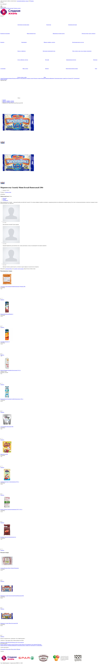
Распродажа (48, 24)
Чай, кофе (47, 59)
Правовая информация (49, 78)
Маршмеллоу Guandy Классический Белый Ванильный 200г (12, 595)
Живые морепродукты (31, 33)
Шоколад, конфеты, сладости (49, 42)
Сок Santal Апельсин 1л (5, 341)
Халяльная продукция (72, 24)
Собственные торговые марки (23, 24)
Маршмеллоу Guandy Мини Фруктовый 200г (9, 623)
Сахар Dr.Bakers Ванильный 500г (6, 426)
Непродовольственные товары (72, 68)
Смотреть (2, 299)
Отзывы (4, 199)
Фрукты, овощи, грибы (21, 77)
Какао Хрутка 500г (4, 454)
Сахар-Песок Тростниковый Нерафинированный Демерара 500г (12, 286)
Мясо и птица (25, 68)
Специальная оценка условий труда (61, 78)
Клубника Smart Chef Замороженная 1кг (8, 537)
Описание (5, 198)
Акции (1, 78)
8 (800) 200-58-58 (3, 8)
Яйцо (45, 77)
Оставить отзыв (8, 192)
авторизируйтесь (8, 268)
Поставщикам (6, 78)
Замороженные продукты (71, 59)
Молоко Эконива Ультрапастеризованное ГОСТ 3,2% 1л (11, 509)
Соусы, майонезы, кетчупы (22, 59)
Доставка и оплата (17, 8)
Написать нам (14, 642)
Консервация (24, 42)
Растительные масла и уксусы (78, 42)
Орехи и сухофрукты (21, 51)
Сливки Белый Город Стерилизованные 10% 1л (9, 481)
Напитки (47, 68)
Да (1, 6)
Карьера (10, 78)
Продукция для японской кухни (49, 51)
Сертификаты (5, 200)
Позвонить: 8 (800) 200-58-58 (6, 642)
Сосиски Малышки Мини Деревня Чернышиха (9, 568)
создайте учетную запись (19, 268)
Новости (18, 78)
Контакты (14, 78)
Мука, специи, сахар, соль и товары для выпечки (81, 51)
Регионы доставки (37, 78)
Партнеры (43, 78)
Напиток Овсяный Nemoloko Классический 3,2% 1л (10, 370)
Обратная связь (10, 8)
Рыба (96, 68)
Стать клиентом (23, 78)
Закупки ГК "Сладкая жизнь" (74, 78)
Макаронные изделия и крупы (59, 33)
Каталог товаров (3, 644)
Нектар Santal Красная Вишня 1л (6, 314)
